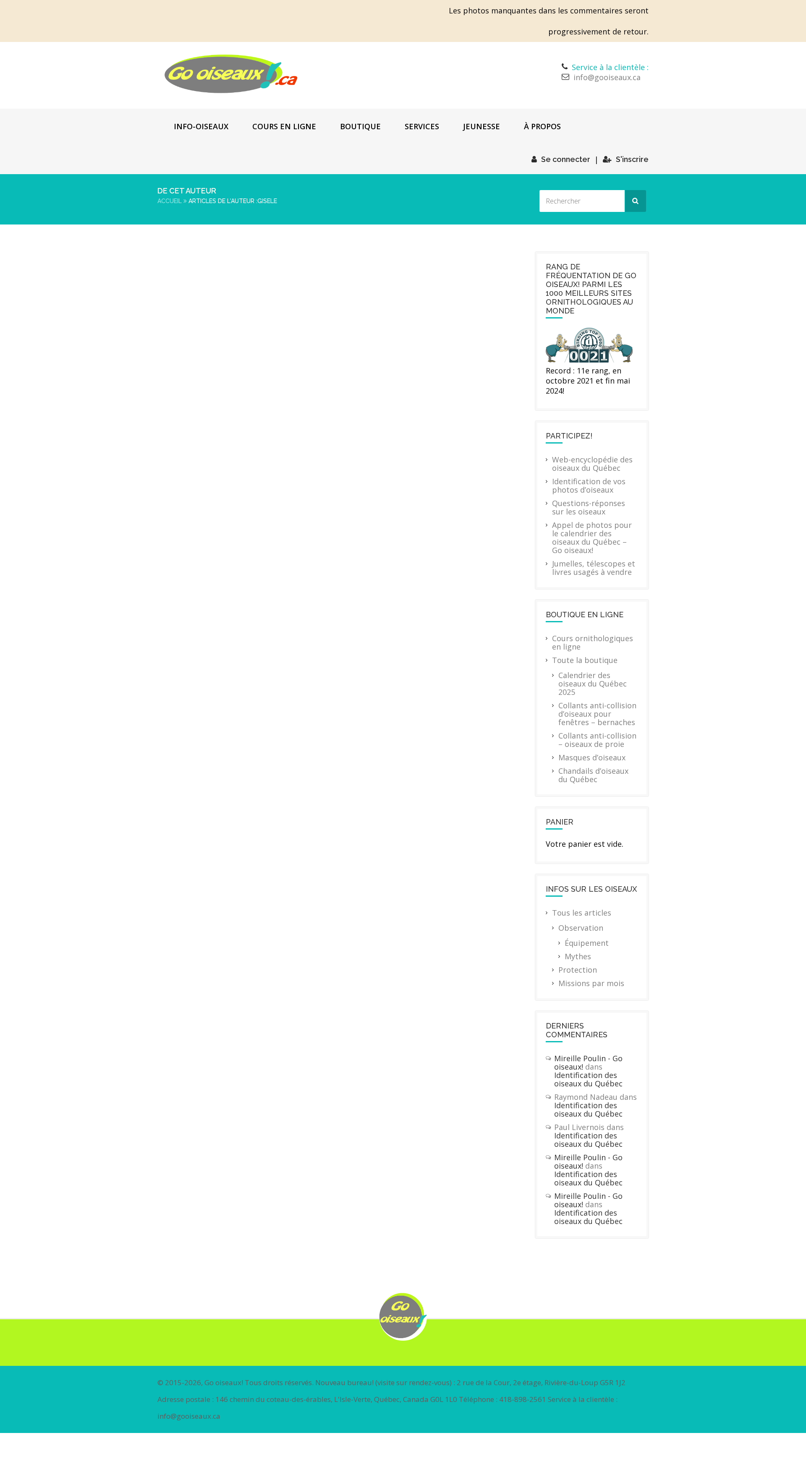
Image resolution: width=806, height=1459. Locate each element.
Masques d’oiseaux (591, 757)
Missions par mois (591, 983)
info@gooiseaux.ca (607, 77)
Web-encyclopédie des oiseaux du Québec (592, 463)
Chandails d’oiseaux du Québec (593, 775)
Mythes (578, 956)
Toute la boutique (585, 660)
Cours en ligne (284, 126)
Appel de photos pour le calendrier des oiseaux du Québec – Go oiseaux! (592, 537)
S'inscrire (632, 159)
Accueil (169, 201)
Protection (577, 970)
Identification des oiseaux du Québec (588, 1079)
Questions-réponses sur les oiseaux (588, 507)
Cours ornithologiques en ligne (592, 642)
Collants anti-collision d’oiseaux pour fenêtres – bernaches (597, 713)
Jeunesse (481, 126)
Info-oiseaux (201, 126)
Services (422, 126)
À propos (542, 126)
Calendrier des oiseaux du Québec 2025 (592, 683)
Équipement (587, 943)
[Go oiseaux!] (231, 73)
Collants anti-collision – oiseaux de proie (597, 740)
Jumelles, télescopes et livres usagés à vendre (593, 568)
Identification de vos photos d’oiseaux (588, 485)
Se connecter (565, 159)
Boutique (360, 126)
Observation (580, 928)
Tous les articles (581, 913)
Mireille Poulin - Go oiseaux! (588, 1062)
